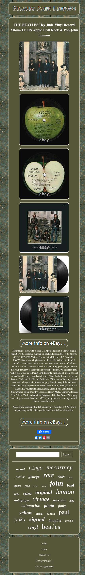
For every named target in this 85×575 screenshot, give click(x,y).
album (39, 513)
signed (37, 519)
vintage (41, 499)
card (71, 477)
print (36, 486)
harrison (59, 500)
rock (27, 485)
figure (17, 485)
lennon (65, 491)
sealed (27, 493)
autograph (21, 500)
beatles (51, 526)
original (43, 492)
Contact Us (44, 554)
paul (64, 512)
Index (44, 543)
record (20, 469)
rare (48, 475)
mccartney (59, 467)
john (56, 483)
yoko (20, 519)
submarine (31, 505)
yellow (25, 512)
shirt (61, 477)
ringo (35, 468)
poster (20, 477)
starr (44, 486)
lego (71, 500)
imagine (55, 520)
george (34, 476)
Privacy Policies (44, 560)
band (70, 485)
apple (16, 493)
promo (69, 520)
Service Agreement (44, 566)
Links (44, 549)
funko (62, 506)
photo (49, 505)
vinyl (33, 527)
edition (50, 513)
